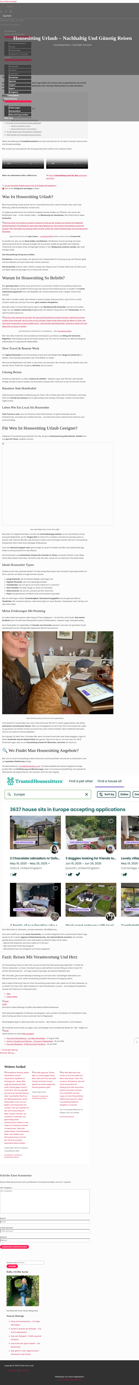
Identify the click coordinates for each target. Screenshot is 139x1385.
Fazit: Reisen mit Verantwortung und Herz (24, 135)
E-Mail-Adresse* (6, 1228)
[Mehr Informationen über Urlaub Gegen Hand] (44, 1087)
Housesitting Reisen (62, 45)
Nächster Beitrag (8, 1053)
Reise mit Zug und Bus (18, 115)
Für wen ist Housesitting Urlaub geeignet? (24, 123)
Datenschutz (24, 1370)
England (35, 1096)
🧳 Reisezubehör (11, 95)
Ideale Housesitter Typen (20, 126)
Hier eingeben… (6, 1187)
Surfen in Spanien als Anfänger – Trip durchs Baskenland (30, 1041)
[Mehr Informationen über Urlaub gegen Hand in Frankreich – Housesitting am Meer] (16, 1143)
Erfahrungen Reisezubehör (15, 109)
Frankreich (18, 1155)
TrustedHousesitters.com (29, 766)
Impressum (12, 1370)
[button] (6, 15)
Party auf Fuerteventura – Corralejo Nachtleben (26, 1038)
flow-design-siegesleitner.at (70, 1379)
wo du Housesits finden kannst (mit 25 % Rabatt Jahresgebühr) (30, 185)
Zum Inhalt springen (8, 1)
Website (3, 1237)
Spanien (12, 81)
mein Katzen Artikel (46, 236)
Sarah (4, 1004)
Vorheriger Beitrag (9, 1050)
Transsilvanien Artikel (64, 331)
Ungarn (12, 85)
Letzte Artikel (12, 996)
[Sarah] (5, 1001)
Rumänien (13, 77)
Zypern (12, 88)
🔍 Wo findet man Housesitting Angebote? (24, 132)
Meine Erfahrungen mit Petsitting (23, 129)
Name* (3, 1218)
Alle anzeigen (28, 1033)
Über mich (8, 118)
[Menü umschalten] (18, 101)
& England (13, 92)
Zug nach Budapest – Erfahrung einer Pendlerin (26, 1044)
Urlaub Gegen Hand (39, 1092)
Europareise (8, 1155)
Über (9, 994)
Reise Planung (10, 99)
